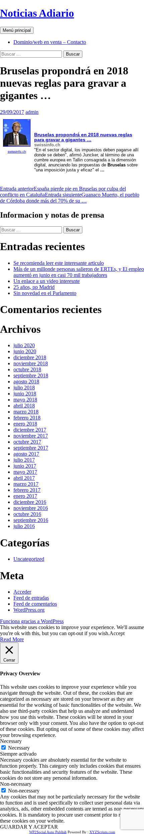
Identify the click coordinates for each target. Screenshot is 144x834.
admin (32, 112)
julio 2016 (24, 526)
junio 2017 (24, 466)
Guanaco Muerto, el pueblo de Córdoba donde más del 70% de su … (69, 198)
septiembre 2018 (30, 375)
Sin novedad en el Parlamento (44, 293)
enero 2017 (25, 496)
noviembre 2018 (30, 363)
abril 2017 (24, 478)
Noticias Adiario (37, 13)
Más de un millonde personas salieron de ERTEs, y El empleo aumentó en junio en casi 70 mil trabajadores (78, 272)
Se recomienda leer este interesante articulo (58, 263)
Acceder (22, 592)
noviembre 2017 (30, 436)
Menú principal (17, 30)
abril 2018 (24, 405)
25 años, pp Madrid (34, 287)
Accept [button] (117, 633)
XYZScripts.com (102, 832)
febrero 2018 (27, 418)
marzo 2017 (26, 484)
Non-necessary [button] (15, 784)
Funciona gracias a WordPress (32, 621)
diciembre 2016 (29, 502)
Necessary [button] (11, 741)
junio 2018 (24, 393)
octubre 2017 (27, 442)
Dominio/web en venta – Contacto (49, 42)
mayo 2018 (25, 399)
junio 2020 (24, 351)
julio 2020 (24, 345)
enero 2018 (25, 424)
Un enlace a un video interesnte (46, 281)
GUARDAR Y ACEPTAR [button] (29, 827)
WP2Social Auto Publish (48, 832)
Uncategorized (28, 559)
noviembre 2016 (30, 508)
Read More (12, 639)
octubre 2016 (27, 514)
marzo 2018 (26, 411)
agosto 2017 (26, 454)
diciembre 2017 (29, 430)
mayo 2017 (25, 472)
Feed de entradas (31, 598)
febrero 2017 (27, 490)
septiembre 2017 (30, 448)
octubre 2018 (27, 369)
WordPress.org (29, 610)
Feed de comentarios (35, 604)
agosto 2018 (26, 381)
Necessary (19, 748)
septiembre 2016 (30, 520)
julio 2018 (24, 387)
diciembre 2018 (29, 357)
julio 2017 (24, 460)
